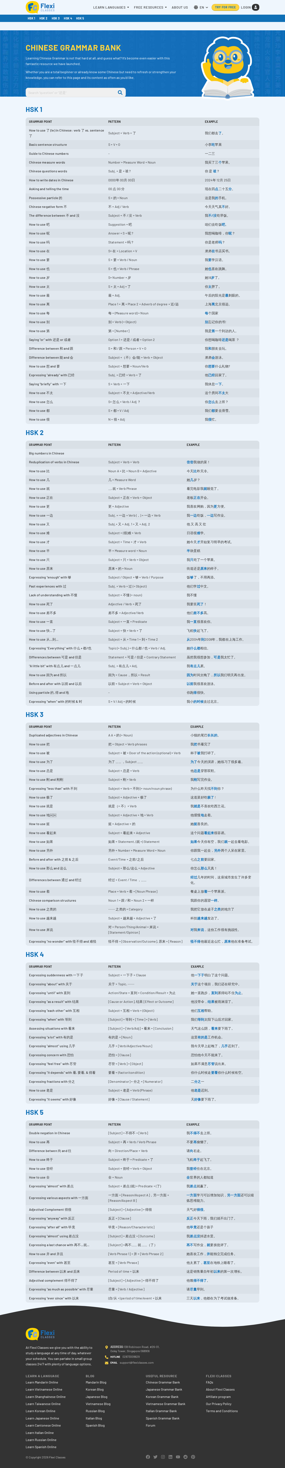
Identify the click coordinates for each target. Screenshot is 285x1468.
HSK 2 (43, 18)
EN (202, 7)
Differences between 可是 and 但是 (55, 657)
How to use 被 (39, 753)
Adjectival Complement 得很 (50, 1209)
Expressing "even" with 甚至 (50, 1263)
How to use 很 (39, 419)
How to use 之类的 (42, 909)
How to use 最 (39, 295)
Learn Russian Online (41, 1440)
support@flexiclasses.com (137, 1362)
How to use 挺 (39, 824)
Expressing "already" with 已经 (51, 375)
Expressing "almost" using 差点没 (54, 1236)
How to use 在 (39, 251)
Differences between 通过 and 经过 (55, 880)
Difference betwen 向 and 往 (50, 1151)
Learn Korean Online (40, 1411)
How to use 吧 (39, 224)
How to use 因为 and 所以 (48, 675)
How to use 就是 (41, 806)
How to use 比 (39, 471)
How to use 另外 (41, 850)
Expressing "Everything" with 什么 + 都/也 (60, 648)
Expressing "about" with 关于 (50, 984)
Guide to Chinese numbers (49, 153)
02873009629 (131, 1356)
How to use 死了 (41, 604)
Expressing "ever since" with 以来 (54, 1298)
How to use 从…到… (43, 639)
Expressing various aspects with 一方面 (58, 1198)
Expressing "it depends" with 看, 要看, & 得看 (62, 1072)
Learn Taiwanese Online (43, 1404)
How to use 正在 (41, 497)
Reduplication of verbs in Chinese (54, 462)
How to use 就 (39, 488)
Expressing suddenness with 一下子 (56, 975)
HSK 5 (80, 18)
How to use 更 (39, 506)
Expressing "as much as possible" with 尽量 (61, 1289)
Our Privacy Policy (218, 1404)
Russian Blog (95, 1411)
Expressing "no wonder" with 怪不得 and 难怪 (62, 941)
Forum (150, 1425)
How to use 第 (39, 331)
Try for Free (225, 7)
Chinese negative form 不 (48, 207)
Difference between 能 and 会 (51, 357)
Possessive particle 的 (45, 198)
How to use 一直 (41, 621)
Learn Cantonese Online (43, 1425)
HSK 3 (56, 18)
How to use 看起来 (42, 833)
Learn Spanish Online (41, 1447)
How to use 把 (39, 744)
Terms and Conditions (222, 1411)
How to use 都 (39, 410)
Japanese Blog (96, 1397)
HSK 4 (68, 18)
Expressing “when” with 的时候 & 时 (55, 701)
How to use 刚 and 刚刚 (46, 779)
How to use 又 (39, 524)
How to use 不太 (41, 393)
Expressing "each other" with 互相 (54, 1010)
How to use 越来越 (42, 918)
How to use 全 (39, 1177)
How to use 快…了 (42, 630)
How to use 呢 (39, 233)
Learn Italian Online (40, 1433)
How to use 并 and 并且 (46, 1254)
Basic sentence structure (48, 144)
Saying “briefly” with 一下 (47, 384)
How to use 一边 (41, 515)
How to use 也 (39, 269)
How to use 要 (39, 260)
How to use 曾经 (41, 1168)
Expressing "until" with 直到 (49, 993)
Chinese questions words (48, 171)
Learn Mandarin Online (42, 1382)
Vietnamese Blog (98, 1404)
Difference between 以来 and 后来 (54, 1271)
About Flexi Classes (220, 1389)
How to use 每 (39, 313)
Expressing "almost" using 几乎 (52, 1046)
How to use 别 (39, 322)
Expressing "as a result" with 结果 (54, 1001)
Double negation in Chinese (49, 1133)
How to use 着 (39, 891)
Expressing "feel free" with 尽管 (52, 1064)
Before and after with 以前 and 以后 (55, 684)
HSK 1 (31, 18)
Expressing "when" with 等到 (50, 1019)
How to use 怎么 (41, 402)
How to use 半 (39, 551)
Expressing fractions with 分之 (52, 1081)
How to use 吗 (39, 242)
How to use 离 (39, 304)
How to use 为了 (41, 762)
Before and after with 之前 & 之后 (54, 859)
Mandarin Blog (96, 1382)
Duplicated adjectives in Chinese (53, 735)
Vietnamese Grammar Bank (165, 1404)
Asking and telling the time (49, 189)
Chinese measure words (47, 162)
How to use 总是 (41, 771)
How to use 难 (39, 533)
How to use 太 (39, 286)
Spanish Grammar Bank (162, 1418)
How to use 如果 (41, 841)
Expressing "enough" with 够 (50, 577)
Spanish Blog (95, 1425)
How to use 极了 (41, 797)
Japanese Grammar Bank (164, 1389)
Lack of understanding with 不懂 (53, 595)
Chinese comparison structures (52, 900)
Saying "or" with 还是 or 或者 (50, 340)
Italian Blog (94, 1418)
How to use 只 (39, 560)
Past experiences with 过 (47, 586)
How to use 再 (39, 1142)
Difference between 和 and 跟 (51, 348)
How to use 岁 (39, 277)
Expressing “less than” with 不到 (53, 788)
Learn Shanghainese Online (46, 1397)
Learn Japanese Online (42, 1418)
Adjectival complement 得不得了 (53, 1280)
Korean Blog (95, 1389)
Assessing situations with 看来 (52, 1028)
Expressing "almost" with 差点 (51, 1186)
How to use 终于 (41, 1159)
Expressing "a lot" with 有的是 (51, 1037)
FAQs (209, 1382)
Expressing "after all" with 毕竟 (52, 1227)
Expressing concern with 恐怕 (51, 1055)
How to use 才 (39, 542)
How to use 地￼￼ (42, 815)
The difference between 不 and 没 (54, 215)
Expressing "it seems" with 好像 (52, 1099)
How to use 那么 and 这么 (48, 868)
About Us (180, 7)
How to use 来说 (41, 930)
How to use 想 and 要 (44, 366)
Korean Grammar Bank (162, 1397)
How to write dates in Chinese (51, 180)
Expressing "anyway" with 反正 (52, 1218)
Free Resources (148, 7)
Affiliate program (218, 1397)
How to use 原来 (41, 568)
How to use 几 (39, 480)
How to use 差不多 (42, 613)
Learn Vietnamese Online (44, 1389)
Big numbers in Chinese (46, 453)
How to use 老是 (41, 1090)
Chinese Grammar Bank (163, 1382)
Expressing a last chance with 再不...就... (59, 1245)
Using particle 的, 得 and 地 (49, 692)
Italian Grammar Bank (161, 1411)
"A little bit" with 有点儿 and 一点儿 (55, 666)
